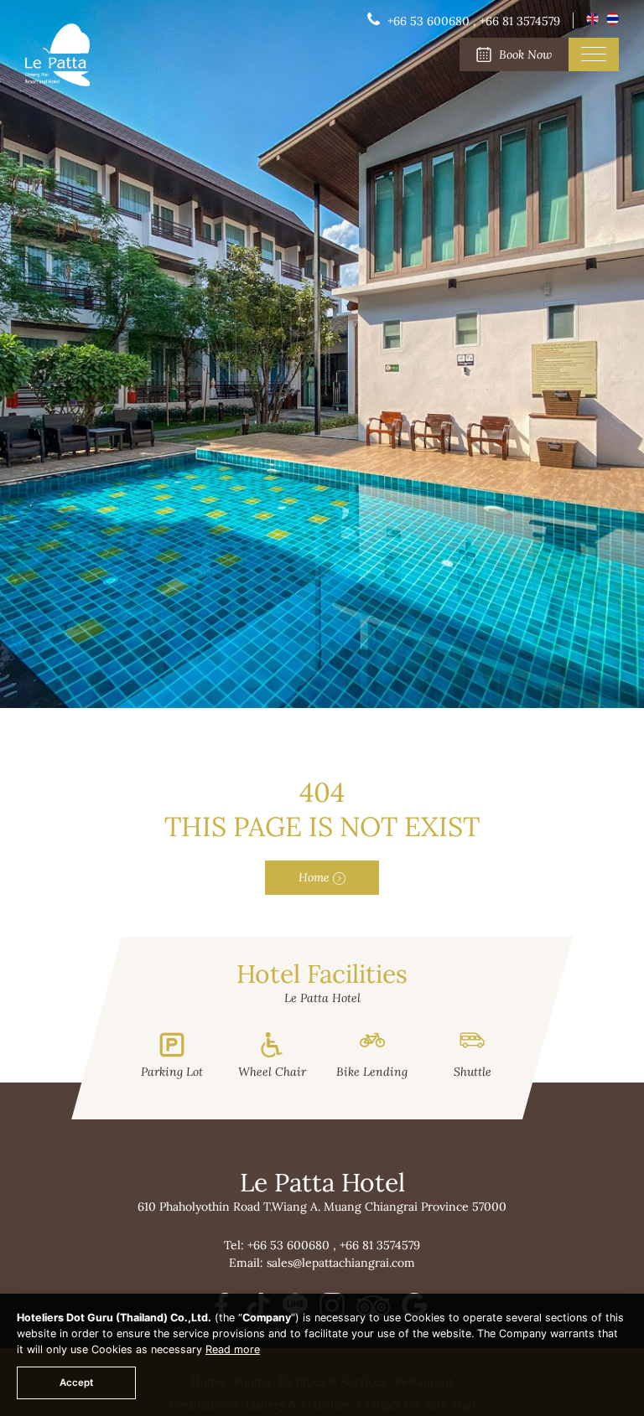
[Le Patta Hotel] (57, 82)
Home (316, 877)
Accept (76, 1382)
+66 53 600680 (290, 1245)
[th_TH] (612, 20)
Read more (232, 1349)
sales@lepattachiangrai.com (341, 1262)
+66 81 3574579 (380, 1245)
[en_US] (594, 20)
